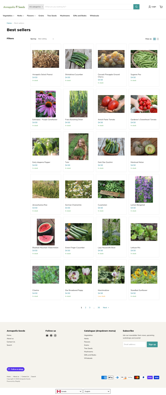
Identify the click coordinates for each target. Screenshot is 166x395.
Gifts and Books (80, 15)
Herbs (20, 15)
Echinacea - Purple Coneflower (44, 119)
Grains (41, 15)
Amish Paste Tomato (106, 119)
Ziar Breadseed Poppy (74, 290)
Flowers (30, 15)
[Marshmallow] (111, 274)
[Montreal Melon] (144, 146)
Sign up (152, 344)
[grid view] (154, 39)
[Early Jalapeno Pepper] (45, 146)
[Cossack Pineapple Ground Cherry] (111, 59)
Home (9, 23)
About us (10, 338)
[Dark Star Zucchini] (111, 146)
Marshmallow (103, 290)
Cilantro (35, 290)
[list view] (157, 39)
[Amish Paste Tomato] (111, 104)
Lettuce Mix (135, 247)
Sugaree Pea (136, 74)
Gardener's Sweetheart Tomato (143, 119)
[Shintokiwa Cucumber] (78, 59)
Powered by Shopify (13, 381)
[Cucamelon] (111, 189)
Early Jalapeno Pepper (41, 162)
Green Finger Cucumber (75, 247)
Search (9, 345)
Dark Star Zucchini (105, 162)
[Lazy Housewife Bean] (111, 232)
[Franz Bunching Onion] (78, 104)
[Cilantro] (45, 274)
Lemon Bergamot (138, 205)
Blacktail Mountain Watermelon (45, 247)
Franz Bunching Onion (74, 119)
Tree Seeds (52, 15)
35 (99, 307)
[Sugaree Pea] (144, 59)
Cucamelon (102, 205)
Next (105, 307)
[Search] (136, 6)
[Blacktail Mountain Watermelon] (45, 232)
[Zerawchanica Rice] (45, 189)
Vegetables (8, 15)
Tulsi (67, 162)
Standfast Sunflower (139, 290)
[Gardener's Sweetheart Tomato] (144, 104)
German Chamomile (73, 205)
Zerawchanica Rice (39, 205)
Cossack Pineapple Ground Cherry (109, 75)
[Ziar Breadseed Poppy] (78, 274)
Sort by (33, 39)
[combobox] (69, 391)
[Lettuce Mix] (144, 232)
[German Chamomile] (78, 189)
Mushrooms (65, 15)
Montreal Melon (137, 162)
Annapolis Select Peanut (42, 74)
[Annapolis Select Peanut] (45, 59)
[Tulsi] (78, 146)
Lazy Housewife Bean (106, 247)
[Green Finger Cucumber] (78, 232)
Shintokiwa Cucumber (74, 74)
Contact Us (11, 342)
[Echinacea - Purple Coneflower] (45, 104)
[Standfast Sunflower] (144, 274)
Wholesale (94, 15)
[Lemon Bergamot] (144, 189)
